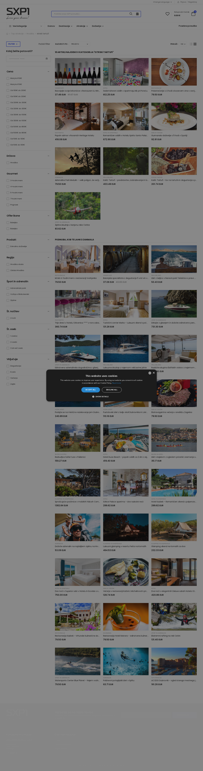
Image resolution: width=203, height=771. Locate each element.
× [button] (154, 373)
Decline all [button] (111, 390)
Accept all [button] (90, 390)
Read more (116, 383)
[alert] (101, 385)
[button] (101, 396)
